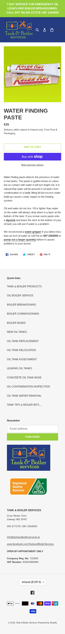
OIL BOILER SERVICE (20, 295)
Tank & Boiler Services (26, 623)
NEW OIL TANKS (17, 331)
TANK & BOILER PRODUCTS (24, 286)
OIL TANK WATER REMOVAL (24, 395)
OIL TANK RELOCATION (21, 350)
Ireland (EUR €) (31, 582)
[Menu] (59, 29)
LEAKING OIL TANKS (19, 368)
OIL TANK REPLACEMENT (23, 341)
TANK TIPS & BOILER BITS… (24, 404)
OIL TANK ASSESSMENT (22, 359)
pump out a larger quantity (20, 239)
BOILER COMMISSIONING (23, 313)
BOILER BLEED (16, 322)
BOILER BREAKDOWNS (21, 304)
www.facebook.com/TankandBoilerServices (30, 544)
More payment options (32, 165)
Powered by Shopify (47, 623)
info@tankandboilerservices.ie (23, 537)
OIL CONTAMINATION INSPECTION (28, 386)
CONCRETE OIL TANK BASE (24, 377)
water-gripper (33, 231)
